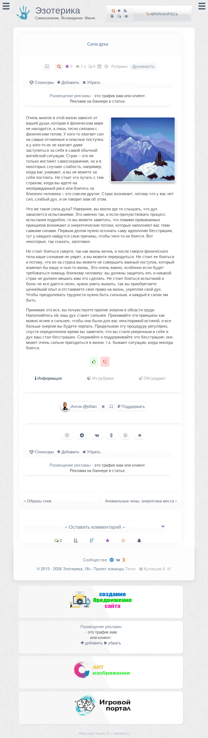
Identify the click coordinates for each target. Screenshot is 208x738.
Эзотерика (57, 10)
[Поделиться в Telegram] (82, 435)
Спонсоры (44, 82)
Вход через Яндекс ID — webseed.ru (104, 733)
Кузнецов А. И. (157, 568)
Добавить (69, 82)
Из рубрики (102, 378)
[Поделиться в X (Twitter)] (139, 435)
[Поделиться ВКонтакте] (97, 435)
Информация (49, 378)
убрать (114, 642)
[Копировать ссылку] (67, 435)
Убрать (93, 82)
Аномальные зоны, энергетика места (142, 500)
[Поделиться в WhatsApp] (125, 435)
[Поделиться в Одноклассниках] (111, 435)
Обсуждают (154, 378)
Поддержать (133, 406)
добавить (93, 642)
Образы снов (35, 500)
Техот (130, 568)
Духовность (143, 66)
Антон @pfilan (83, 406)
